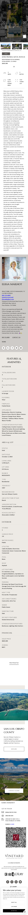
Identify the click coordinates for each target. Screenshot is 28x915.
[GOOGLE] (3, 347)
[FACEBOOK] (12, 347)
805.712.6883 (6, 295)
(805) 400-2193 (9, 815)
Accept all (14, 910)
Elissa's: (9, 824)
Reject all (14, 902)
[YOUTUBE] (16, 347)
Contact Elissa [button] (14, 790)
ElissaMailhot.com (8, 299)
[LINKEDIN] (7, 347)
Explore (14, 749)
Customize (14, 906)
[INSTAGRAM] (11, 881)
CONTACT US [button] (16, 337)
